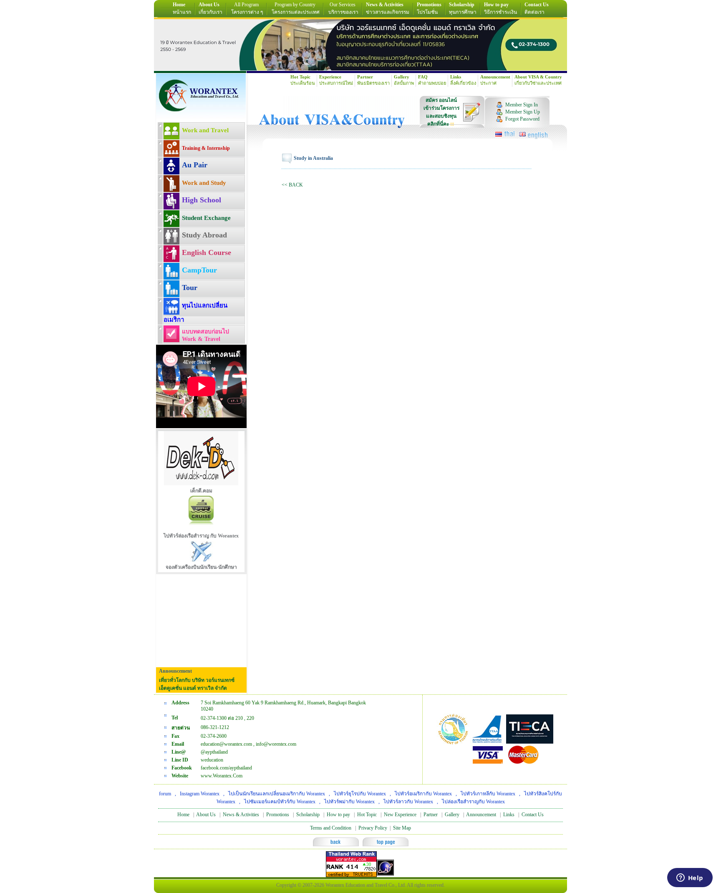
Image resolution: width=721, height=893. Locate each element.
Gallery (452, 814)
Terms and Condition (330, 828)
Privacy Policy (372, 828)
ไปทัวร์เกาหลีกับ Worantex (488, 794)
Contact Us (533, 814)
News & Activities (241, 814)
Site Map (402, 828)
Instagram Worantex (199, 794)
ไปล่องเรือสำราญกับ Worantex (473, 802)
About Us (206, 814)
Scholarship (308, 814)
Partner (431, 814)
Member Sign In (521, 105)
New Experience (400, 814)
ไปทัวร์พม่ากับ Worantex (349, 802)
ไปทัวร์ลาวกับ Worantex (408, 802)
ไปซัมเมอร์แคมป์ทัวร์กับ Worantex (279, 802)
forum (165, 794)
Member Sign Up (522, 112)
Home (183, 814)
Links (508, 814)
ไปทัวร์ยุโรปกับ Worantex (360, 794)
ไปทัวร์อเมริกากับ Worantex (423, 794)
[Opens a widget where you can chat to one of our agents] (690, 878)
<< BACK (292, 185)
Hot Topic (367, 814)
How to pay (338, 814)
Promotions (277, 814)
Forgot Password (522, 119)
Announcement (481, 814)
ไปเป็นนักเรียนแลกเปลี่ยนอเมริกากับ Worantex (276, 794)
